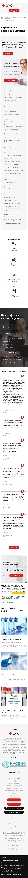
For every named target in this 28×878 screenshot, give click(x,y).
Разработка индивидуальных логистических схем (12, 224)
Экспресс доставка (9, 90)
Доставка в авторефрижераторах (13, 164)
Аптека (14, 821)
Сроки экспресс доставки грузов (14, 790)
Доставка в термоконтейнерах (12, 161)
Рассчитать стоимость (15, 808)
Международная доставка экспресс (13, 97)
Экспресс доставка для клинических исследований (13, 94)
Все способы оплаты (9, 602)
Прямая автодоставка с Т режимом (13, 155)
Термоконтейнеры (14, 824)
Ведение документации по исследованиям (11, 183)
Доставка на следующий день (12, 114)
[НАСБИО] (14, 763)
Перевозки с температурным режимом (12, 213)
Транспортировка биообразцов (12, 133)
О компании (14, 776)
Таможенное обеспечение (11, 191)
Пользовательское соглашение (10, 860)
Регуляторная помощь (10, 200)
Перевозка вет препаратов (11, 144)
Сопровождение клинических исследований (11, 188)
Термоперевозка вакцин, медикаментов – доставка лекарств (13, 125)
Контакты (14, 795)
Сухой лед (14, 826)
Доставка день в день (10, 111)
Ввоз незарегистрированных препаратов (11, 178)
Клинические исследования (12, 167)
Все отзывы (14, 547)
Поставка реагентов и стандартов (14, 216)
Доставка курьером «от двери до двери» (13, 118)
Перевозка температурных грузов (13, 137)
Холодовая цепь (8, 158)
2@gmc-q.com (9, 347)
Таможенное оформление (10, 194)
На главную (8, 53)
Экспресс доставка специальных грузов (12, 108)
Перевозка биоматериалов (11, 206)
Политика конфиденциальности (10, 863)
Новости (14, 793)
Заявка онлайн (11, 10)
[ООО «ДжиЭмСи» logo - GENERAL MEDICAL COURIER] (7, 6)
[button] (13, 327)
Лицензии (14, 757)
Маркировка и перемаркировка (12, 203)
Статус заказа (16, 10)
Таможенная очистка (9, 197)
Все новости (21, 610)
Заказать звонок (16, 575)
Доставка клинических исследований (14, 170)
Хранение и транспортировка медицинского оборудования (12, 220)
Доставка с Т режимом (10, 121)
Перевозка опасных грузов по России (12, 209)
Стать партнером (15, 812)
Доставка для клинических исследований (11, 152)
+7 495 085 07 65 (19, 6)
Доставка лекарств (9, 103)
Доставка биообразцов (10, 100)
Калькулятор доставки (18, 593)
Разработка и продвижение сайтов (11, 874)
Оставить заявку (11, 80)
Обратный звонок (15, 804)
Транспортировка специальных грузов (12, 141)
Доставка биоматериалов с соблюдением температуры (11, 130)
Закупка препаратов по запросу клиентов (12, 174)
